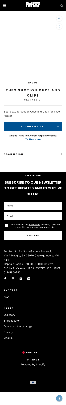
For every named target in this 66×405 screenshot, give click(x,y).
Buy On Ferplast (33, 126)
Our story (9, 314)
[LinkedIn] (28, 278)
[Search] (61, 5)
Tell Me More (33, 139)
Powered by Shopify (33, 364)
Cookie (8, 337)
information (34, 224)
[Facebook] (5, 278)
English (31, 352)
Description (13, 154)
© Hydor (33, 359)
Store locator (12, 320)
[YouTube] (21, 278)
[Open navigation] (4, 5)
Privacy (8, 332)
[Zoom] (59, 18)
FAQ (6, 296)
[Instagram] (13, 278)
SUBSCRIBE (33, 235)
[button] (59, 398)
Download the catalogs (18, 326)
